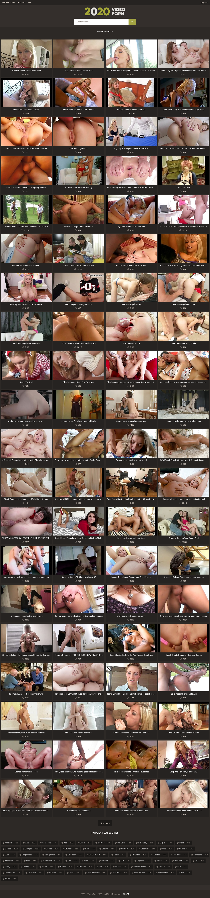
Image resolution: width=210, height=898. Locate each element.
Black (184, 843)
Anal (30, 843)
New (29, 3)
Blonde (11, 849)
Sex (103, 867)
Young (10, 879)
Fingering (139, 855)
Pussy (10, 867)
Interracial (12, 861)
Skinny (164, 867)
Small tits (35, 873)
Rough (66, 867)
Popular (21, 3)
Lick (31, 861)
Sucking (55, 873)
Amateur (11, 843)
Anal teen (49, 843)
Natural (107, 861)
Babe (85, 843)
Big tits (166, 843)
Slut (181, 867)
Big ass (104, 843)
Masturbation (51, 861)
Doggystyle (52, 855)
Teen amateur (96, 873)
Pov (199, 861)
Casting (108, 849)
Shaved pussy (142, 867)
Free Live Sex (9, 3)
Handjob (179, 855)
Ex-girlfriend (97, 855)
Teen (74, 873)
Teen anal (119, 873)
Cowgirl (127, 849)
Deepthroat (29, 855)
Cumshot (186, 849)
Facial (119, 855)
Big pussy (145, 843)
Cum (167, 849)
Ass (68, 843)
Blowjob (32, 849)
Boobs (52, 849)
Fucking (159, 855)
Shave (120, 867)
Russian (85, 867)
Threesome (166, 873)
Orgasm (143, 861)
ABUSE (126, 894)
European (75, 855)
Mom (89, 861)
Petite (162, 861)
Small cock (12, 873)
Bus (89, 849)
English (204, 3)
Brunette (71, 849)
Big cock (124, 843)
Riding (47, 867)
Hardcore (201, 855)
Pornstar (181, 861)
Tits (185, 873)
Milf (72, 861)
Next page (105, 823)
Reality (28, 867)
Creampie (148, 849)
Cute (9, 855)
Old (125, 861)
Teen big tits (142, 873)
